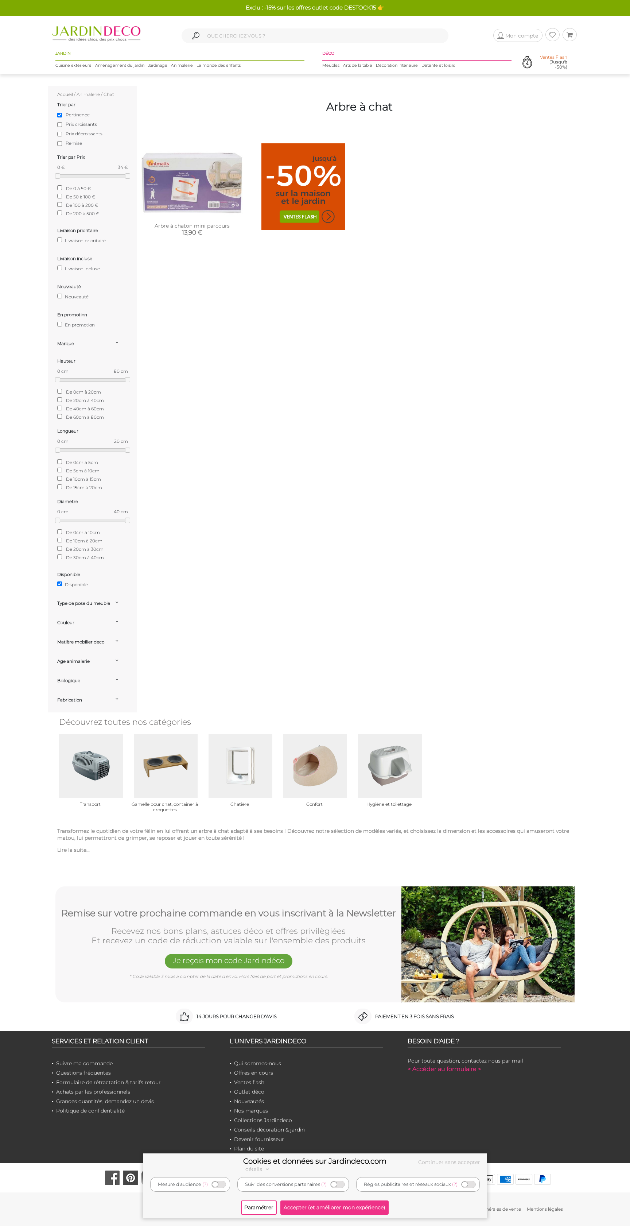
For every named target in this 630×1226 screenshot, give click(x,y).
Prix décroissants (84, 133)
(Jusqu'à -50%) (553, 62)
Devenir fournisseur (259, 1139)
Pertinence (78, 114)
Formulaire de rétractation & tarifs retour (108, 1082)
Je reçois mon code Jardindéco (228, 960)
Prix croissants (81, 124)
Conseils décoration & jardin (269, 1129)
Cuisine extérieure (73, 65)
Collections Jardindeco (263, 1120)
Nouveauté (76, 296)
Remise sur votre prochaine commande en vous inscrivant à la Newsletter (228, 913)
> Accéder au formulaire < (444, 1069)
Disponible (76, 584)
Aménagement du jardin (119, 65)
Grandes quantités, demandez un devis (105, 1101)
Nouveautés (249, 1101)
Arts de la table (357, 65)
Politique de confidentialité (90, 1110)
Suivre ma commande (84, 1063)
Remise (74, 143)
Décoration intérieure (397, 65)
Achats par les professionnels (93, 1091)
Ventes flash (249, 1082)
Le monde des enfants (219, 65)
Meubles (330, 65)
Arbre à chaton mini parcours (192, 226)
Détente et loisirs (438, 65)
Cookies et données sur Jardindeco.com (314, 1161)
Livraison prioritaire (85, 240)
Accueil (65, 94)
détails (254, 1169)
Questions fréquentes (83, 1073)
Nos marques (251, 1110)
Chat (109, 94)
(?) (205, 1184)
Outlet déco (249, 1091)
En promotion (79, 325)
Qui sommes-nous (257, 1063)
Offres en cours (253, 1073)
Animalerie (182, 65)
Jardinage (157, 65)
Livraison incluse (82, 268)
